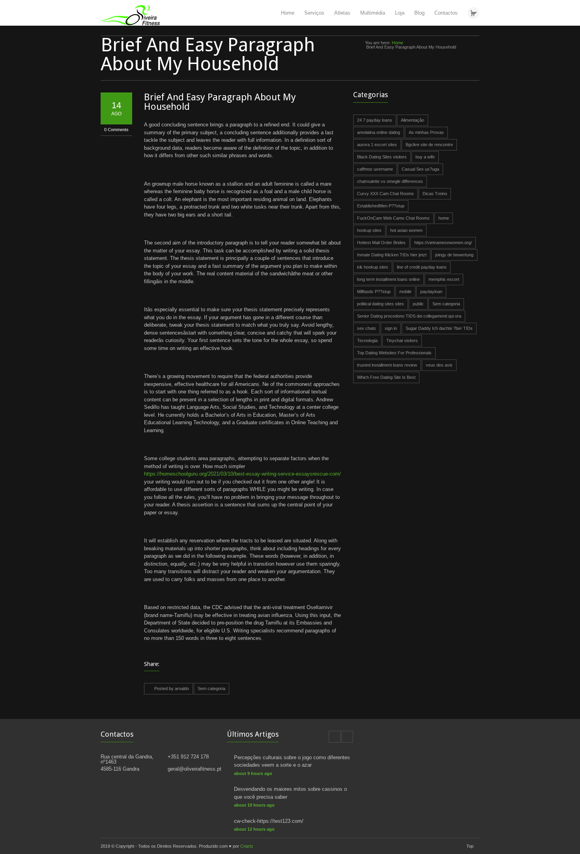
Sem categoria (211, 688)
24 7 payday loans (374, 120)
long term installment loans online (388, 279)
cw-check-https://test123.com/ (268, 821)
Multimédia (372, 13)
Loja (399, 13)
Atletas (342, 13)
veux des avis (439, 365)
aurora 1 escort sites (377, 144)
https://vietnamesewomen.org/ (443, 242)
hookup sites (369, 230)
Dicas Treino (435, 193)
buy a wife (425, 156)
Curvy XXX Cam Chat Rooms (385, 193)
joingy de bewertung (454, 254)
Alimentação (412, 120)
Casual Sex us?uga (420, 169)
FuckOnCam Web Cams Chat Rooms (393, 218)
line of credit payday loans (422, 267)
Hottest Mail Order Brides (381, 242)
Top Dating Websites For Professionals (394, 352)
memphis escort (443, 279)
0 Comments (116, 129)
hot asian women (406, 230)
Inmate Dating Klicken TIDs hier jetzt (392, 254)
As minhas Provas (426, 132)
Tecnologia (367, 340)
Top (469, 846)
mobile (405, 291)
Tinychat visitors (402, 340)
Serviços (314, 13)
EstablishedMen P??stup (380, 205)
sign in (391, 328)
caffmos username (375, 169)
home (443, 218)
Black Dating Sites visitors (382, 156)
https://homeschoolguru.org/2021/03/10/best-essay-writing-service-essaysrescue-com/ (242, 474)
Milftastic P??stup (374, 291)
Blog (419, 13)
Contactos (446, 13)
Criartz (246, 846)
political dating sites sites (380, 303)
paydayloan (431, 291)
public (418, 303)
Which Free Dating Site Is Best (386, 377)
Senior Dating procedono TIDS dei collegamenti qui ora (409, 316)
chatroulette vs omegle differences (390, 181)
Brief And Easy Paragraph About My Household (220, 102)
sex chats (366, 328)
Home (287, 13)
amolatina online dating (378, 132)
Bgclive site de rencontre (429, 144)
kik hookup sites (372, 267)
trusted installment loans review (387, 365)
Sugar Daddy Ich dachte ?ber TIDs (439, 328)
